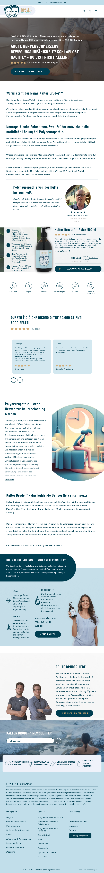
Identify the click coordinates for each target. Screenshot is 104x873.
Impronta (73, 826)
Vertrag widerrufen (80, 836)
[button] (96, 11)
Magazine (10, 852)
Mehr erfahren (61, 251)
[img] (20, 329)
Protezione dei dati (78, 821)
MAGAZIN (42, 856)
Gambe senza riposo (16, 821)
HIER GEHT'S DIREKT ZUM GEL (30, 71)
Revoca (72, 830)
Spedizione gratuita (90, 258)
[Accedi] (84, 11)
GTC (71, 817)
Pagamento (43, 848)
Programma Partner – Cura (50, 817)
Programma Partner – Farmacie (48, 829)
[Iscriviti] (58, 741)
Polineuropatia (13, 826)
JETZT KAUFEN (47, 634)
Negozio (10, 817)
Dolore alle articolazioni (17, 830)
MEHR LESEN (9, 479)
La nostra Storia (13, 843)
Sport (9, 834)
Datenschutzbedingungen (40, 747)
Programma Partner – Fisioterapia (48, 822)
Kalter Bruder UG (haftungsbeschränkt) (44, 870)
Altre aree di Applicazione (18, 839)
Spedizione (43, 844)
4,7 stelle (36, 329)
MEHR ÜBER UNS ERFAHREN (74, 713)
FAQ (40, 839)
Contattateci (44, 835)
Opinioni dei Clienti (15, 847)
